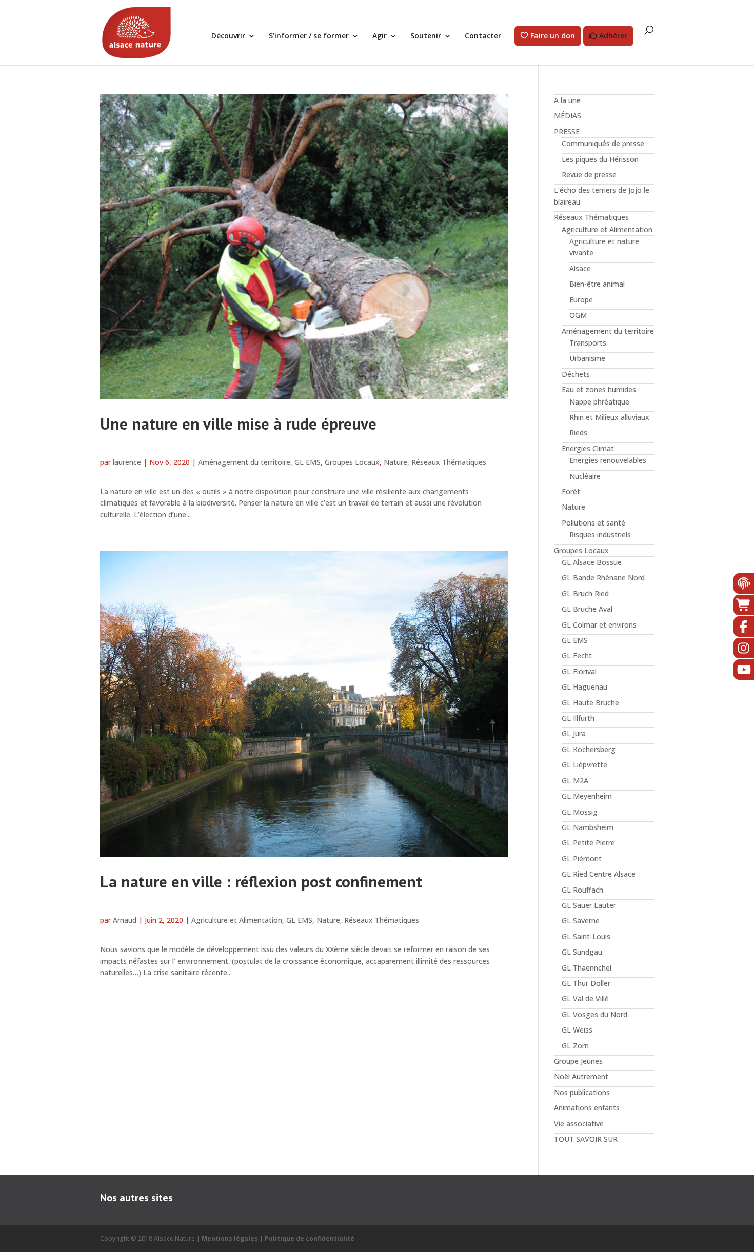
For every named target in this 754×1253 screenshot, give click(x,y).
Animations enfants (587, 1108)
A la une (567, 100)
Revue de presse (589, 174)
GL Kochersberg (589, 749)
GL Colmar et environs (599, 625)
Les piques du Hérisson (600, 159)
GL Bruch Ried (585, 593)
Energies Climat (588, 448)
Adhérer (613, 36)
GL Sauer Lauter (589, 905)
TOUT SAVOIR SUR (586, 1139)
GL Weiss (577, 1030)
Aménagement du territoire (244, 462)
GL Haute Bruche (590, 703)
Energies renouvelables (607, 460)
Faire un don (552, 36)
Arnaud (124, 920)
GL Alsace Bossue (592, 562)
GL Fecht (577, 655)
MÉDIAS (567, 115)
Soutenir (425, 36)
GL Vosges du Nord (594, 1014)
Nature (395, 462)
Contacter (483, 36)
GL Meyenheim (587, 796)
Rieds (578, 432)
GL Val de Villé (585, 998)
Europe (581, 300)
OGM (578, 315)
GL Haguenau (584, 687)
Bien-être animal (597, 284)
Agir (379, 36)
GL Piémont (582, 858)
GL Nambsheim (587, 827)
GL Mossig (580, 812)
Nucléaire (585, 476)
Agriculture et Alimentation (236, 920)
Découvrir (228, 36)
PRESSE (567, 131)
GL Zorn (575, 1045)
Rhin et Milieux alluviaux (609, 417)
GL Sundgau (582, 952)
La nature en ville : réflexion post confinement (261, 881)
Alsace (580, 268)
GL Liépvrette (584, 765)
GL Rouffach (582, 890)
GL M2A (575, 780)
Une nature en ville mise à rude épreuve (238, 423)
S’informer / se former (309, 36)
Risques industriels (600, 534)
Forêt (571, 491)
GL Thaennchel (586, 968)
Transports (587, 343)
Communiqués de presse (603, 143)
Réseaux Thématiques (448, 462)
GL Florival (579, 671)
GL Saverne (581, 920)
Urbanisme (587, 358)
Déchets (576, 374)
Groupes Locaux (352, 462)
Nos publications (582, 1092)
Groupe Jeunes (578, 1061)
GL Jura (574, 733)
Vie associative (579, 1123)
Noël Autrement (581, 1076)
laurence (127, 462)
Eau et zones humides (599, 389)
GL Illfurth (578, 718)
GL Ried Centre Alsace (599, 874)
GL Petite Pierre (588, 842)
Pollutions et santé (593, 523)
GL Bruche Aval (587, 609)
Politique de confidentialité (309, 1238)
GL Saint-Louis (586, 936)
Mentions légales (230, 1238)
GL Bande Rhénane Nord (603, 577)
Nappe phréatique (599, 402)
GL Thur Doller (586, 983)
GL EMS (307, 462)
